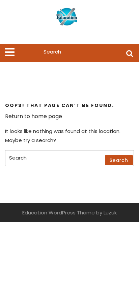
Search (129, 53)
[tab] (10, 52)
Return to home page (33, 116)
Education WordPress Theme (58, 212)
